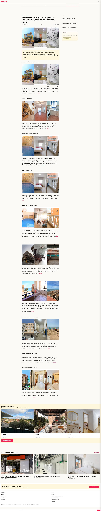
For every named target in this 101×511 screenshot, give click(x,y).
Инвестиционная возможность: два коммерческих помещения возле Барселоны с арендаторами (16, 477)
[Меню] (99, 2)
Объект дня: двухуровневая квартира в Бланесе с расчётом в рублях (82, 477)
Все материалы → (97, 452)
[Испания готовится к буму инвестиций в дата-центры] (50, 464)
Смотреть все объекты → (7, 440)
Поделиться (57, 24)
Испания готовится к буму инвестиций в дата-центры (47, 476)
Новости (24, 5)
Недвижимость (31, 5)
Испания (41, 24)
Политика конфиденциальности (57, 496)
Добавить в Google (55, 497)
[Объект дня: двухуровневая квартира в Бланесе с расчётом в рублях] (84, 464)
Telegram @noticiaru (55, 499)
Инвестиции (38, 5)
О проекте (53, 494)
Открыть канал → (67, 38)
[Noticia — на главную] (4, 1)
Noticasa (53, 501)
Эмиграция (45, 5)
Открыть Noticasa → (94, 486)
